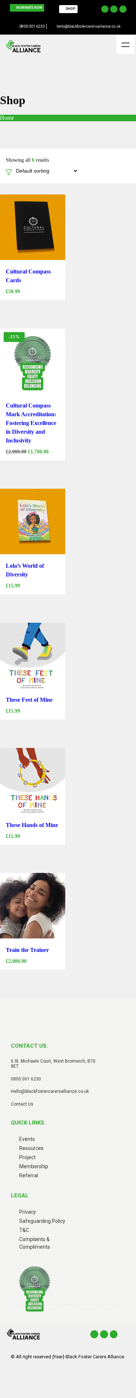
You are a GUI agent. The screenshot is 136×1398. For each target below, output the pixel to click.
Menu (125, 45)
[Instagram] (114, 9)
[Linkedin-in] (123, 9)
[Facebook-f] (104, 9)
